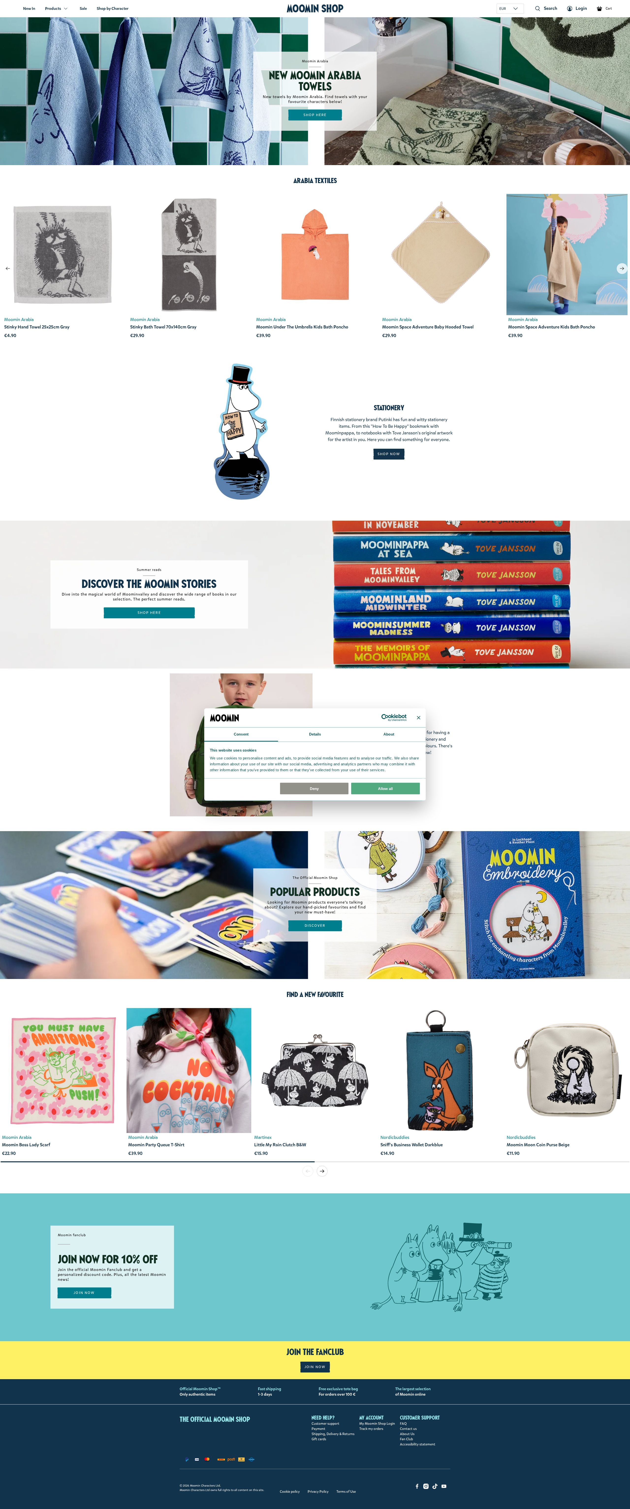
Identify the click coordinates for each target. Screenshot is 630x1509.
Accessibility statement (417, 1444)
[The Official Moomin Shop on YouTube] (444, 1488)
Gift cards (319, 1439)
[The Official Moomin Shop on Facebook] (417, 1488)
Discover (315, 925)
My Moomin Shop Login (377, 1423)
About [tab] (388, 734)
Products (53, 8)
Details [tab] (315, 734)
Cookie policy (290, 1491)
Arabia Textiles (315, 180)
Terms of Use (346, 1491)
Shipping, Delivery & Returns (333, 1434)
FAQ (403, 1423)
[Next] (622, 268)
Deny (314, 789)
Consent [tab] (241, 734)
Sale (83, 8)
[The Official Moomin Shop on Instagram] (426, 1488)
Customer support (325, 1423)
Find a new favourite (315, 994)
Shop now (389, 454)
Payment (318, 1428)
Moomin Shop (315, 8)
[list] (315, 1084)
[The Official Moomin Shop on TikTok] (435, 1488)
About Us (407, 1434)
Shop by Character (112, 8)
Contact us (408, 1428)
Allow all (385, 789)
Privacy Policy (318, 1491)
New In (29, 8)
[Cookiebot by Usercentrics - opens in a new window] (385, 717)
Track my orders (371, 1428)
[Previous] (7, 268)
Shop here (149, 612)
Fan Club (406, 1439)
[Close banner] (418, 718)
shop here (315, 115)
